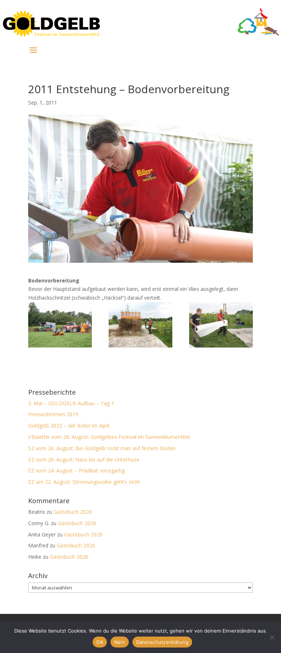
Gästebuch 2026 (72, 511)
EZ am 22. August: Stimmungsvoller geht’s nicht (84, 481)
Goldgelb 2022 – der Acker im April (68, 425)
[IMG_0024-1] (221, 325)
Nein (119, 642)
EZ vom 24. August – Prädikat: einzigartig (76, 470)
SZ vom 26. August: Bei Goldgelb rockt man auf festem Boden (102, 448)
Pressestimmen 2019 (53, 414)
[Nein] (272, 637)
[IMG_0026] (140, 325)
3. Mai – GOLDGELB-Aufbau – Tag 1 (71, 403)
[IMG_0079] (60, 325)
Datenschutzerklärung (162, 642)
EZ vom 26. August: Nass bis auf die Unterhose (83, 459)
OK (99, 642)
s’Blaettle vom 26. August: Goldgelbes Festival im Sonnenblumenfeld (109, 436)
